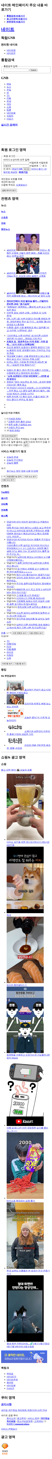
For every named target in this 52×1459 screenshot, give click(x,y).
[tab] (29, 641)
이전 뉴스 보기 (30, 476)
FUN (9, 646)
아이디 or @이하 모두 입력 (16, 160)
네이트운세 (12, 1379)
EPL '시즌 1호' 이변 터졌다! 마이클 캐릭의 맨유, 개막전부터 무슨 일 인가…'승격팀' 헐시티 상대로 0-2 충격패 (29, 321)
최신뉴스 (11, 471)
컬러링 (10, 1382)
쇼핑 (9, 107)
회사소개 (11, 1418)
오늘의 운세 (12, 457)
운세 (9, 101)
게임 (9, 104)
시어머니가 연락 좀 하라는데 (30, 598)
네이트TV (11, 1376)
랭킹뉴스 (5, 229)
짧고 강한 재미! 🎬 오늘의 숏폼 (16, 770)
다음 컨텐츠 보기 (36, 633)
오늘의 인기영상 (15, 460)
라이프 (10, 652)
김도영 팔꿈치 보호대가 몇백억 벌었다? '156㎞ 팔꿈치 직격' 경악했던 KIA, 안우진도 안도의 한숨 (28, 350)
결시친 (4, 498)
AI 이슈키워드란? (9, 436)
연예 (3, 223)
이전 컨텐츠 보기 (19, 633)
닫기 (26, 445)
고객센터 (38, 1421)
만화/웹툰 (11, 649)
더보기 (10, 119)
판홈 (3, 633)
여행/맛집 (11, 644)
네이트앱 (11, 50)
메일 (9, 84)
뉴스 (9, 87)
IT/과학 (34, 471)
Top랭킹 (5, 492)
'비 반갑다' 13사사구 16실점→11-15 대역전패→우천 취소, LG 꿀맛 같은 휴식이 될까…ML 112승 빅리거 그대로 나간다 (28, 391)
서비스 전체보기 (9, 1429)
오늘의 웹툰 (12, 463)
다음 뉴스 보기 (8, 480)
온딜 (9, 90)
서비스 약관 (33, 1418)
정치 (18, 471)
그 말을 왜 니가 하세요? (28, 595)
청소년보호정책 (25, 1421)
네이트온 (11, 53)
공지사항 (6, 1404)
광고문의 (21, 1418)
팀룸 (9, 110)
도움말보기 (21, 185)
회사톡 (4, 516)
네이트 (7, 29)
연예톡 (4, 510)
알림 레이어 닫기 (9, 190)
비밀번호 (34, 162)
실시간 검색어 (9, 124)
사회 (28, 471)
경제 (23, 471)
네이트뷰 (11, 113)
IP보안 (17, 169)
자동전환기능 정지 (14, 476)
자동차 (10, 116)
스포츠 (4, 217)
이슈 (10, 1388)
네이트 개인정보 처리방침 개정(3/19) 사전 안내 (24, 1410)
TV (8, 95)
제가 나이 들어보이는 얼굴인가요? (33, 575)
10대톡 (4, 504)
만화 (9, 98)
